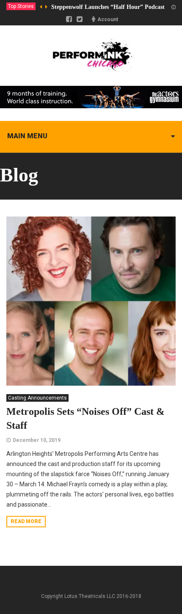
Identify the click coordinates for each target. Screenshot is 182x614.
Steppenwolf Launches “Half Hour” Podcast (108, 7)
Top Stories (21, 6)
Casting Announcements (37, 398)
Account (107, 19)
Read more (26, 521)
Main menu (27, 136)
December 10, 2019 (37, 440)
